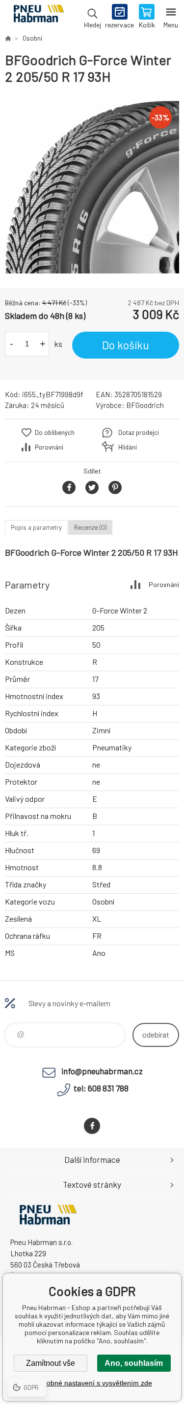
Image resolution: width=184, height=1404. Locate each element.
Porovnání (49, 447)
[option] (92, 186)
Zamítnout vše (50, 1363)
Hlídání (127, 447)
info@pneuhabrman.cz (102, 1071)
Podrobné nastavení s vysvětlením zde (92, 1383)
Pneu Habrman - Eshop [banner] (38, 17)
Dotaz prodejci (138, 432)
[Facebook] (92, 1126)
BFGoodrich (145, 405)
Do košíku (125, 345)
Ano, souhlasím (134, 1363)
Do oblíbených (55, 432)
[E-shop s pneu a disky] (8, 38)
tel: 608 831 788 (101, 1088)
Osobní (32, 38)
